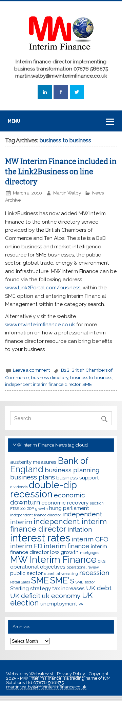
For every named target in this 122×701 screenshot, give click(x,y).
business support (77, 477)
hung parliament (69, 508)
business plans (32, 477)
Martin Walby (67, 192)
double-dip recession (43, 489)
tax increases (68, 588)
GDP (30, 509)
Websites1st (41, 673)
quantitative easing (61, 574)
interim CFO (90, 539)
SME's (62, 580)
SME (87, 384)
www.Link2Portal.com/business (42, 288)
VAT (82, 604)
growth (41, 509)
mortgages (89, 553)
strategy (40, 588)
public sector (26, 573)
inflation (79, 529)
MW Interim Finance (53, 559)
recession (94, 573)
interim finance (66, 546)
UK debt (98, 588)
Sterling (19, 588)
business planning (72, 470)
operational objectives (37, 566)
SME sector (85, 582)
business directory (49, 377)
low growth (64, 552)
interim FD (26, 546)
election (97, 503)
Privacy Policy (71, 673)
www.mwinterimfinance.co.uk (40, 325)
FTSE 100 (17, 509)
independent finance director (35, 515)
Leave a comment (31, 370)
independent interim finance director (42, 384)
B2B (65, 370)
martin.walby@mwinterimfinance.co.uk (46, 686)
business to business (91, 377)
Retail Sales (20, 582)
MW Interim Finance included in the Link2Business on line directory (61, 171)
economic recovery (64, 502)
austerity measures (33, 462)
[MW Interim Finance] (61, 53)
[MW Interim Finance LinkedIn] (45, 92)
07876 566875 (48, 682)
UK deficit (25, 596)
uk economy (61, 596)
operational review (83, 567)
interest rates (40, 538)
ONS (101, 561)
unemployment (58, 603)
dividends (18, 487)
